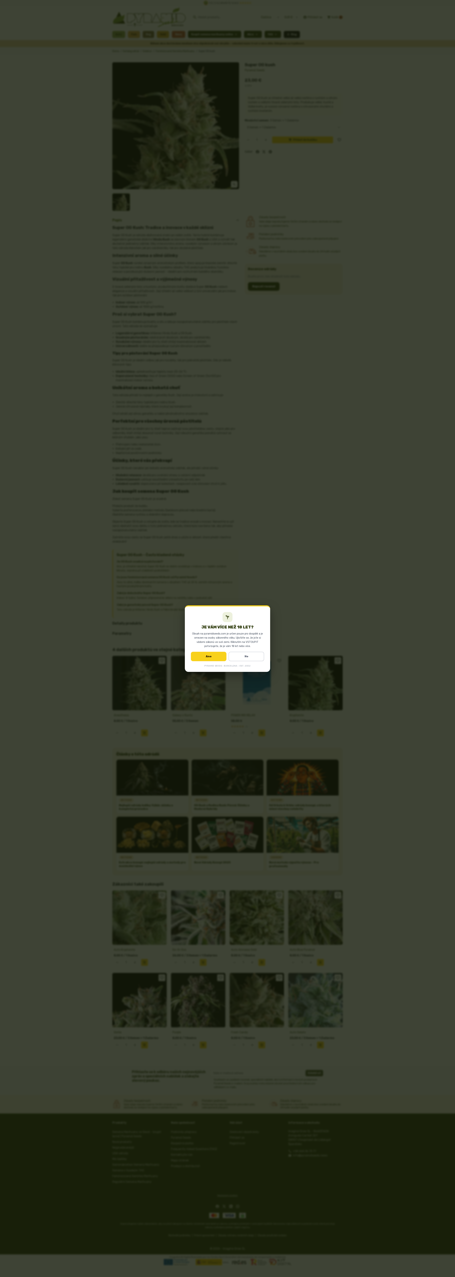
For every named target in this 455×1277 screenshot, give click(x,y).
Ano (209, 656)
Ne (246, 656)
